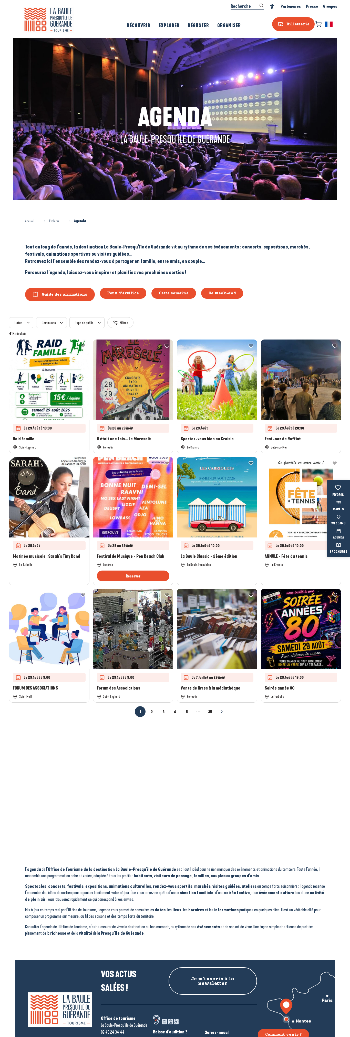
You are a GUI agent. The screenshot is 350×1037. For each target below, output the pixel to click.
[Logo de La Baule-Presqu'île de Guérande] (60, 1009)
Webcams (338, 524)
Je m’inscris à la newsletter (212, 981)
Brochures (338, 552)
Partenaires (291, 6)
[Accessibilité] (272, 6)
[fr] (329, 24)
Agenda (338, 538)
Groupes (330, 6)
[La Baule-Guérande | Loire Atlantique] (48, 20)
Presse (312, 6)
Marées (338, 509)
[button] (329, 24)
